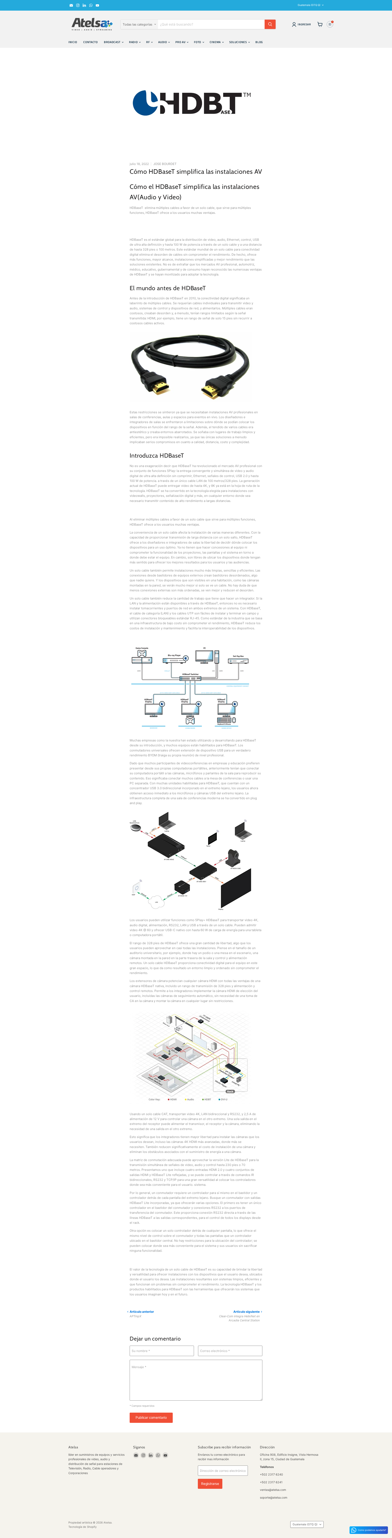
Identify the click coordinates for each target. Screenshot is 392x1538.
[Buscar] (270, 24)
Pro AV (180, 42)
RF (148, 42)
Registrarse (210, 1484)
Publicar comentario (151, 1417)
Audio (163, 42)
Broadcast (112, 42)
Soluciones (238, 42)
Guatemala (309, 5)
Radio (133, 42)
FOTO (198, 42)
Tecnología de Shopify (82, 1526)
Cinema (216, 42)
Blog (259, 42)
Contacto (90, 42)
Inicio (72, 42)
